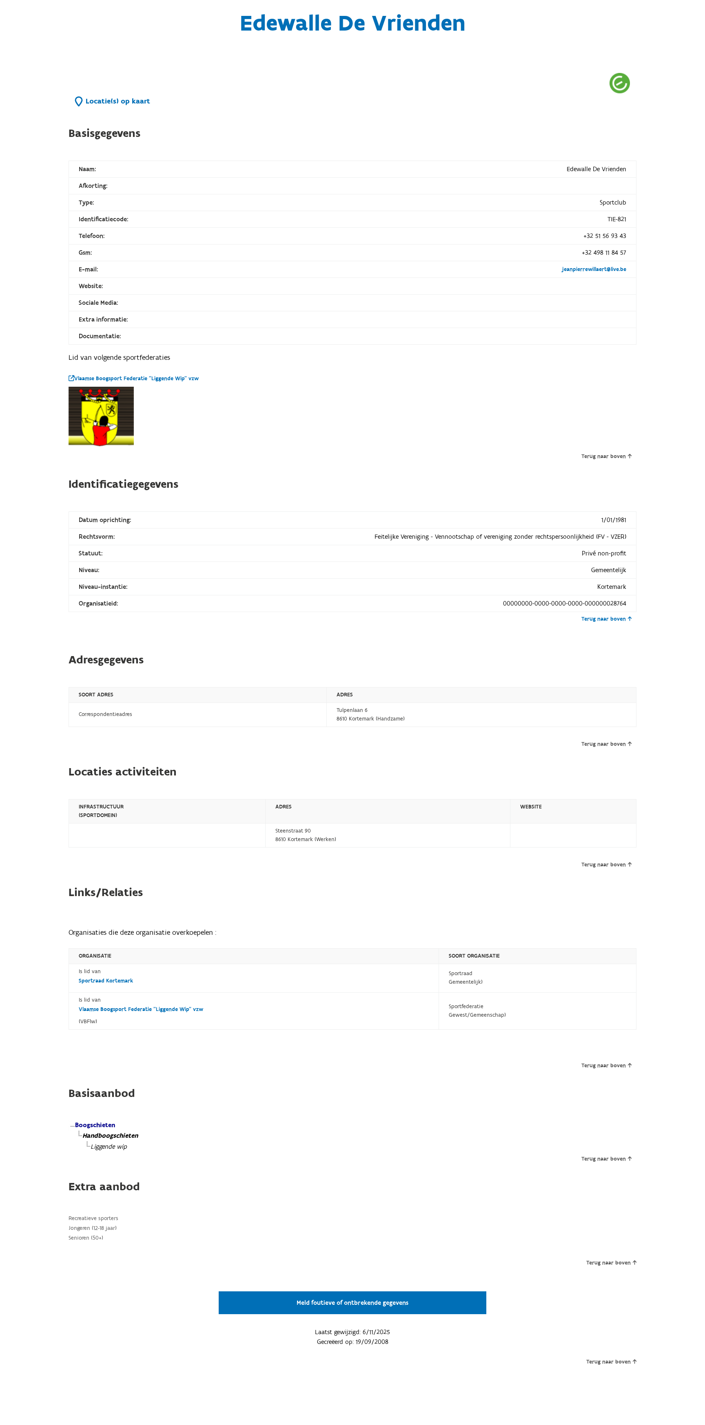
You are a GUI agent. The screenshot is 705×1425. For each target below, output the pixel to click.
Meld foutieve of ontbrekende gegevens (352, 1303)
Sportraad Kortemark (106, 981)
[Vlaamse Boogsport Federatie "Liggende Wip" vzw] (101, 416)
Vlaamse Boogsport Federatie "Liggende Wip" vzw (136, 378)
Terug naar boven (603, 456)
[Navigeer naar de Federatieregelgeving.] (620, 83)
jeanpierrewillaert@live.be (594, 269)
